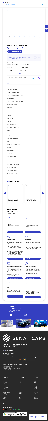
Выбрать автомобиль (13, 258)
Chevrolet (4, 391)
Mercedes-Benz (21, 402)
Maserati (20, 398)
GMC (4, 403)
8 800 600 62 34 (9, 4)
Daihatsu (4, 397)
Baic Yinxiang (5, 387)
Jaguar (20, 388)
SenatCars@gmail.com (8, 369)
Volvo (35, 399)
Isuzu (19, 387)
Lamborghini (21, 392)
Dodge (4, 398)
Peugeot (35, 383)
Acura (4, 380)
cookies (39, 416)
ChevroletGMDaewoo (6, 392)
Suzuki (35, 394)
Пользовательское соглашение (23, 364)
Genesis (20, 381)
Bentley (4, 388)
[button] (5, 193)
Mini (19, 403)
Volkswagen (36, 398)
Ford (4, 402)
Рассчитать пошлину (31, 278)
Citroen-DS (5, 394)
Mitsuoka (35, 380)
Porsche (35, 386)
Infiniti (19, 386)
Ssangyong (36, 392)
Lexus (20, 394)
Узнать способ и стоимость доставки (14, 296)
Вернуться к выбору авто (11, 42)
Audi (4, 383)
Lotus (19, 397)
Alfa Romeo (5, 381)
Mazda (20, 399)
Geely (19, 380)
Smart (35, 391)
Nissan (35, 381)
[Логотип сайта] (7, 2)
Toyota (35, 397)
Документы (4, 364)
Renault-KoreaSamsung (38, 388)
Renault (35, 387)
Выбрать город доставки (14, 278)
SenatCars (24, 358)
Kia (19, 391)
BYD (4, 386)
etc (34, 402)
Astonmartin (5, 382)
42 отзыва (24, 360)
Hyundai (20, 383)
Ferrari (4, 399)
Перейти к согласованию (31, 258)
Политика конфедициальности (12, 364)
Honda (20, 382)
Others (35, 382)
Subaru (35, 393)
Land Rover (20, 393)
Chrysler (4, 393)
